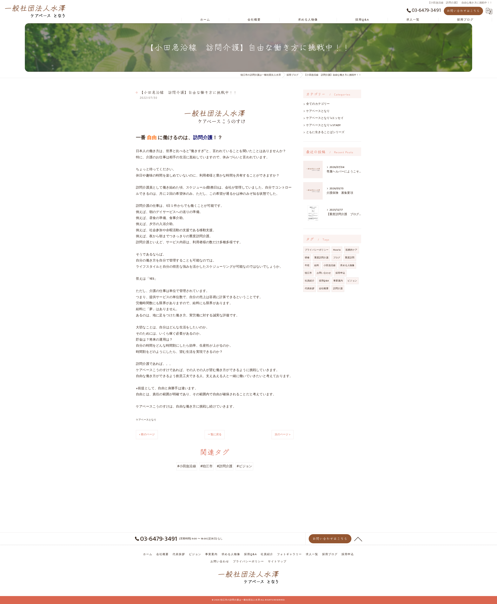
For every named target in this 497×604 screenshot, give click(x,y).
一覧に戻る (215, 434)
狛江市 (308, 273)
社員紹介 (309, 281)
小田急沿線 (329, 265)
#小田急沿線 (186, 466)
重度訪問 (350, 258)
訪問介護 (338, 288)
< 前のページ (147, 434)
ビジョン (352, 281)
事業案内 (338, 281)
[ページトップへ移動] (358, 539)
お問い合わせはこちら (463, 11)
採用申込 (340, 273)
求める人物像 (347, 265)
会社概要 (323, 288)
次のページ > (282, 434)
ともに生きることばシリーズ (325, 132)
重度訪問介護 (321, 258)
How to (337, 250)
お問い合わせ (324, 273)
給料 (316, 265)
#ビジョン (244, 466)
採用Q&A (324, 281)
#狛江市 (206, 466)
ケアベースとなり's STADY (323, 125)
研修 (307, 258)
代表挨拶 (309, 288)
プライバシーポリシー (316, 250)
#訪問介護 (224, 466)
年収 (307, 265)
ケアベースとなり (146, 420)
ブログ (336, 258)
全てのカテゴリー (318, 104)
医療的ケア (351, 250)
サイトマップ (277, 561)
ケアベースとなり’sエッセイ (325, 118)
